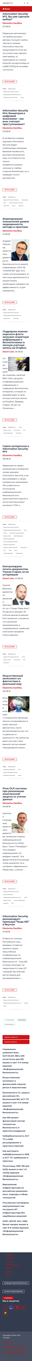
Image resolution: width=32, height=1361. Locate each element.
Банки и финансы (8, 894)
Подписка (8, 1298)
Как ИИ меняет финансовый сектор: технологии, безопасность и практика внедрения (14, 1124)
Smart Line (8, 351)
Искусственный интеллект (10, 541)
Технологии (24, 547)
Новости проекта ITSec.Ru (10, 97)
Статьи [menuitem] (9, 1261)
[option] (16, 76)
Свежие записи (10, 1042)
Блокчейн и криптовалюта (17, 533)
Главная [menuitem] (10, 1255)
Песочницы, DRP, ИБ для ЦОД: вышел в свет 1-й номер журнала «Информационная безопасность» (16, 1173)
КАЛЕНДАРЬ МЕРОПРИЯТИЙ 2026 (15, 1283)
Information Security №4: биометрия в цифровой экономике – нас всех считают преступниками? (15, 117)
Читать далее (9, 81)
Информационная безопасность (12, 94)
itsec (4, 202)
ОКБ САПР (6, 205)
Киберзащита (11, 88)
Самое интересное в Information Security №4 (16, 449)
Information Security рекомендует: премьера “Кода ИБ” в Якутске (16, 920)
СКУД (20, 427)
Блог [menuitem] (8, 1274)
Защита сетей (7, 430)
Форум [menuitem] (9, 1271)
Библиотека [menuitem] (12, 1265)
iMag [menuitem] (8, 1268)
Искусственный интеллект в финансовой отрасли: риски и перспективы (14, 1082)
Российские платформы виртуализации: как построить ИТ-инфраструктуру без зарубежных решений (16, 1209)
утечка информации (19, 900)
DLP (24, 430)
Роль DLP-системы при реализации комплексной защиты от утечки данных (15, 794)
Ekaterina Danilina (12, 23)
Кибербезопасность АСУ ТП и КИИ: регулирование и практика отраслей (16, 1141)
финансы (5, 903)
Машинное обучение (9, 544)
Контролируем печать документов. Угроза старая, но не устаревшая (16, 570)
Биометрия (25, 200)
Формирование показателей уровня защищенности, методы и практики (16, 222)
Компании (16, 318)
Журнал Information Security (11, 91)
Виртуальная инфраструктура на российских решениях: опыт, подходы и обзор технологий (15, 1191)
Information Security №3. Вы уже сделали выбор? (16, 16)
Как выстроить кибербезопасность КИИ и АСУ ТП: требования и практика (16, 1156)
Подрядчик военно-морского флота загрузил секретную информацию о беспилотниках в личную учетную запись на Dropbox (16, 339)
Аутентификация (8, 433)
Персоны (21, 205)
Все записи (21, 1020)
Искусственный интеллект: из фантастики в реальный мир (13, 679)
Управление (6, 318)
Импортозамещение (9, 538)
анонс (22, 97)
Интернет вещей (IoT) (9, 769)
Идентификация (18, 536)
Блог (7, 9)
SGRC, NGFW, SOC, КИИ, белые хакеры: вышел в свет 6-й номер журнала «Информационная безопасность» (16, 1228)
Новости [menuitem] (10, 1258)
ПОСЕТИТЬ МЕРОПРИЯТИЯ (13, 1291)
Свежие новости (11, 1037)
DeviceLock (17, 430)
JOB (10, 550)
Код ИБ (26, 1003)
